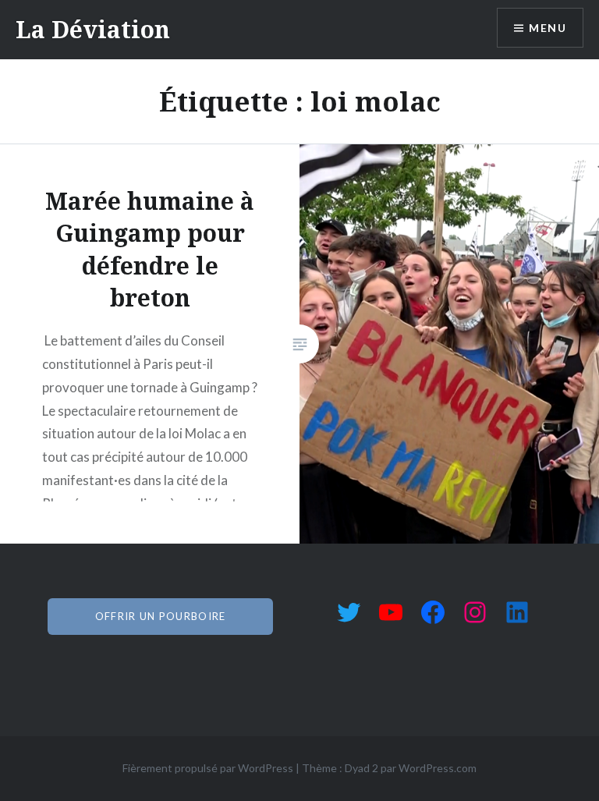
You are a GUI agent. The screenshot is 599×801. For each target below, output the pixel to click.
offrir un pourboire (160, 616)
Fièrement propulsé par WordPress (207, 767)
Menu (547, 27)
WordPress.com (438, 767)
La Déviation (93, 29)
